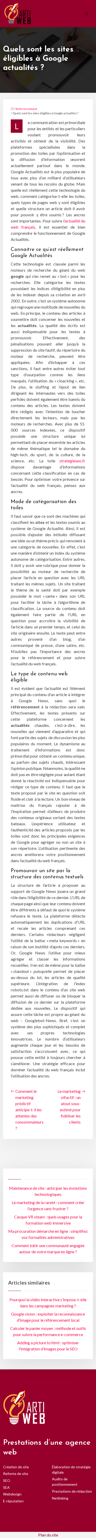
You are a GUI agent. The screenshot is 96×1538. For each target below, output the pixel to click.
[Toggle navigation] (86, 13)
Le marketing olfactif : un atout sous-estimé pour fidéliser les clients (69, 1106)
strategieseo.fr (72, 460)
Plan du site (48, 1534)
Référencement (26, 108)
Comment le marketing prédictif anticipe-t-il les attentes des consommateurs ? (29, 1109)
